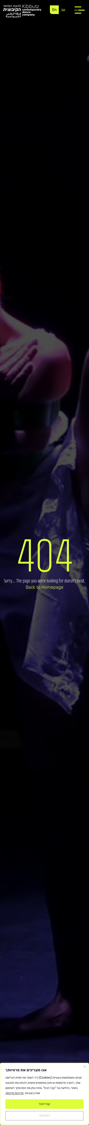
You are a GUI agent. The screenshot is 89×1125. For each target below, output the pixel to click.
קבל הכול (44, 1104)
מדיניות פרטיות (15, 1093)
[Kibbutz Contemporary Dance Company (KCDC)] (22, 10)
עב (63, 10)
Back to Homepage (44, 587)
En (54, 10)
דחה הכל (44, 1115)
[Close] (84, 1066)
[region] (44, 1094)
